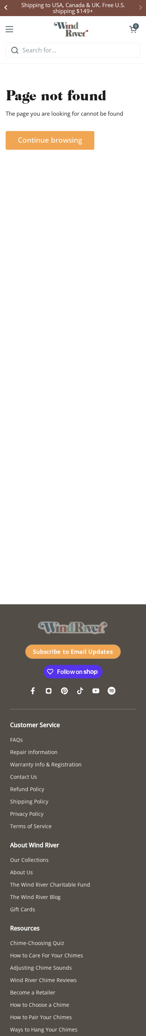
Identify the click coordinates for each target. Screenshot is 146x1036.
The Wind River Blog (35, 896)
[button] (132, 29)
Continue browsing (50, 140)
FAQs (16, 739)
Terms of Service (31, 826)
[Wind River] (71, 29)
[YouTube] (95, 690)
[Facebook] (32, 690)
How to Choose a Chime (39, 1004)
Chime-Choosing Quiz (37, 943)
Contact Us (23, 776)
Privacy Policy (26, 813)
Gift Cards (22, 909)
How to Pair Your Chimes (41, 1017)
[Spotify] (111, 690)
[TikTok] (80, 690)
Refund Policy (27, 789)
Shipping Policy (29, 801)
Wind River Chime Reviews (43, 980)
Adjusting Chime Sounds (41, 967)
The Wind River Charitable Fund (50, 884)
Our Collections (29, 859)
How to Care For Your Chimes (46, 955)
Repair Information (34, 752)
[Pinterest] (64, 690)
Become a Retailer (32, 992)
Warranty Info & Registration (46, 764)
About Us (21, 872)
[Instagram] (48, 690)
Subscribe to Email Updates (73, 651)
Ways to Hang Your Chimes (43, 1029)
